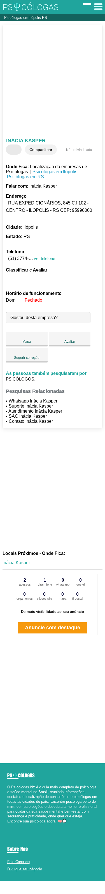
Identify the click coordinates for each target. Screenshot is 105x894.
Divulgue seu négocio (24, 869)
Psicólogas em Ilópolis (54, 171)
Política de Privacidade (77, 887)
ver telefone (44, 258)
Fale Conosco (18, 862)
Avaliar (69, 342)
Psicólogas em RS (25, 176)
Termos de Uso (49, 887)
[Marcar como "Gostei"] (11, 149)
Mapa (26, 342)
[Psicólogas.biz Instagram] (13, 826)
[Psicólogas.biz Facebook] (8, 826)
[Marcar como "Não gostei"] (18, 149)
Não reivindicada (79, 150)
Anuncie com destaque (52, 627)
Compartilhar (40, 149)
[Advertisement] (52, 82)
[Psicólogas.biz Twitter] (11, 826)
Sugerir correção (26, 358)
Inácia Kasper (16, 562)
